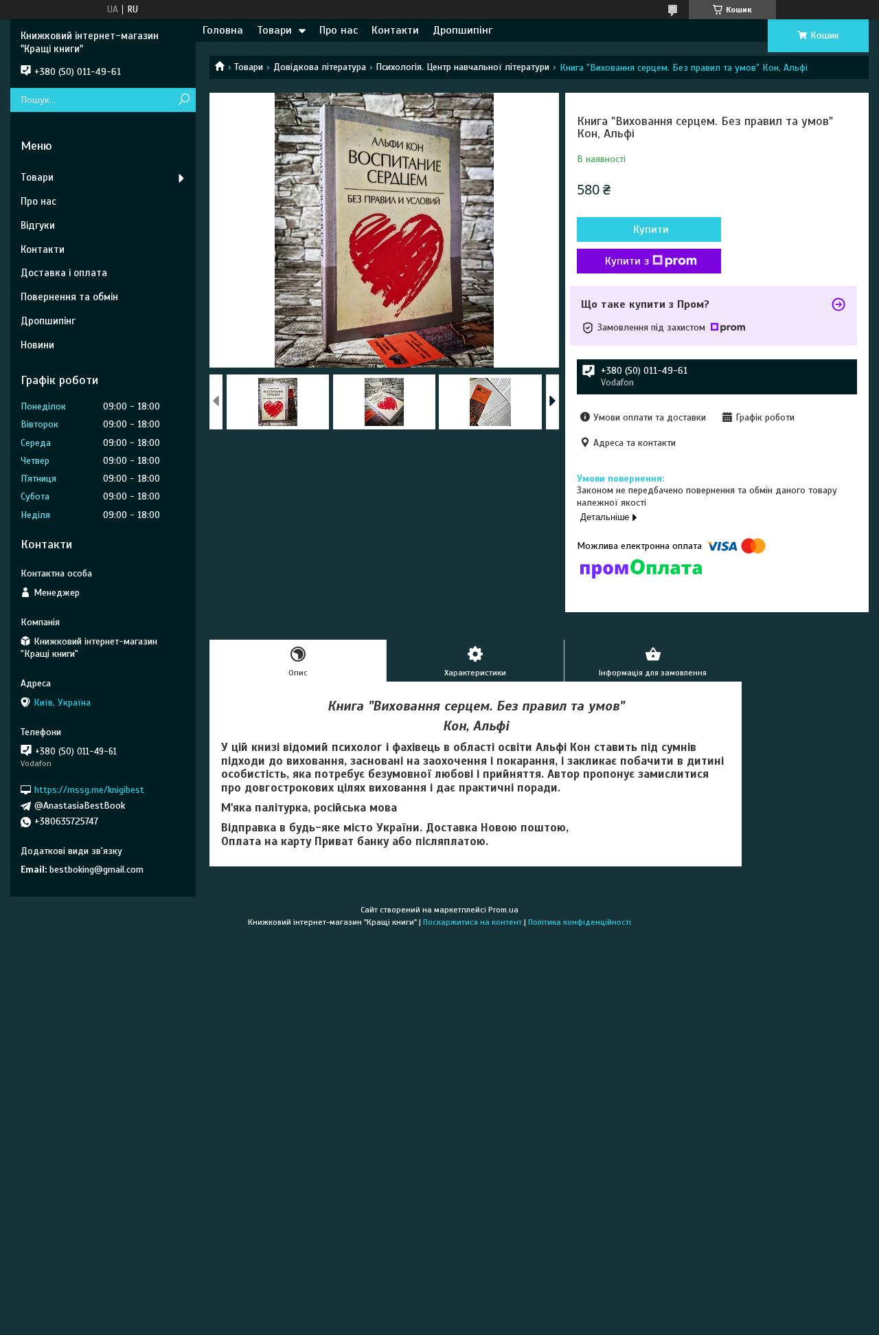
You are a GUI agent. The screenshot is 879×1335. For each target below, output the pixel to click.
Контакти (395, 30)
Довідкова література (319, 67)
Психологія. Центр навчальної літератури (462, 67)
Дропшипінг (462, 30)
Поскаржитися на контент (472, 922)
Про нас (338, 30)
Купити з (627, 261)
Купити (651, 229)
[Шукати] (184, 100)
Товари (274, 30)
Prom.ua (503, 910)
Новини (37, 345)
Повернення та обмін (69, 297)
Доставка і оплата (64, 273)
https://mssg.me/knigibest (89, 790)
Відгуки (38, 225)
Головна (223, 30)
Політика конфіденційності (579, 922)
